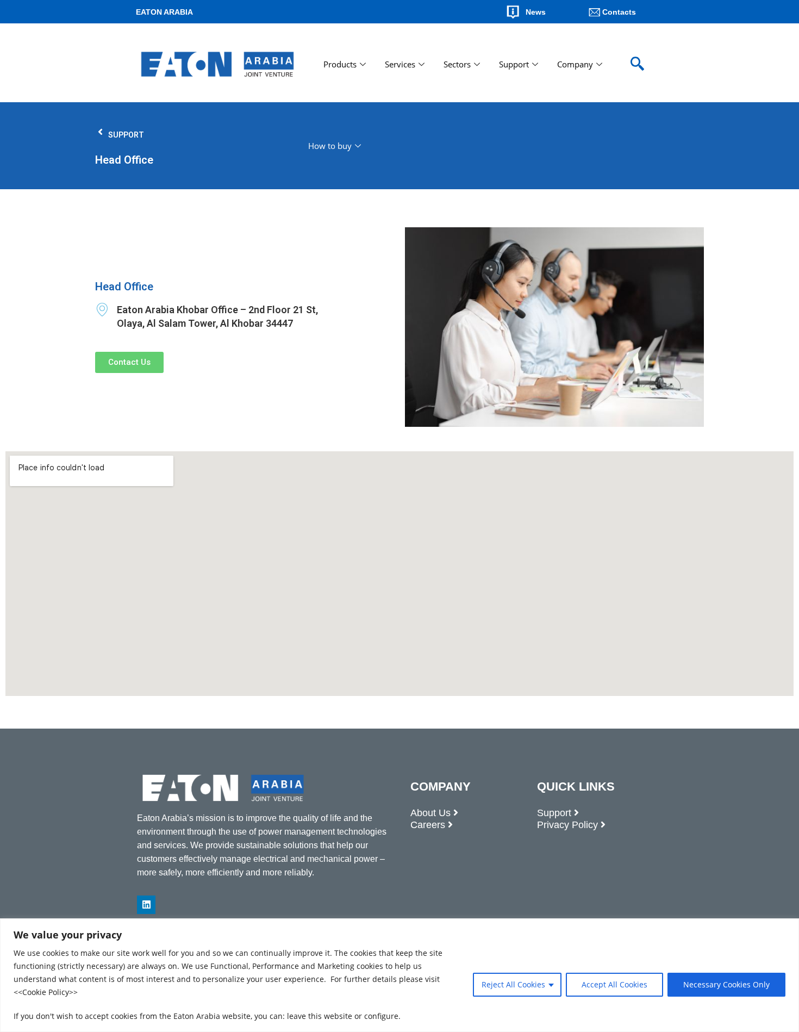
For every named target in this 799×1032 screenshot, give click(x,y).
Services (400, 64)
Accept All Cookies (614, 984)
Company (575, 64)
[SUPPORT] (100, 131)
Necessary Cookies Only (726, 984)
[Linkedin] (146, 905)
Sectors (457, 64)
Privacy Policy (567, 824)
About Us (430, 812)
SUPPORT (126, 134)
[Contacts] (594, 12)
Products (340, 64)
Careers (427, 824)
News (536, 12)
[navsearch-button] (637, 64)
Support (514, 64)
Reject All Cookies (513, 984)
